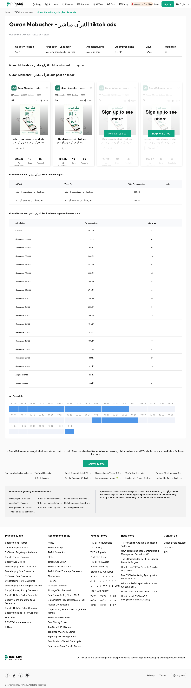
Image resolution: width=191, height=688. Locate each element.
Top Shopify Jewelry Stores (61, 631)
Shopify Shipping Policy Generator (22, 612)
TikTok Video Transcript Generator (65, 571)
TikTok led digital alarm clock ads (23, 511)
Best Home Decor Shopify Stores (64, 646)
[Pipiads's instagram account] (27, 675)
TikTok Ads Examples (101, 542)
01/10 (113, 600)
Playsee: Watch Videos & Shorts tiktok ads (110, 473)
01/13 (103, 600)
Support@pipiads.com (175, 542)
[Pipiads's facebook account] (7, 675)
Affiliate (8, 627)
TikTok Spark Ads (56, 552)
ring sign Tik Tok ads (18, 503)
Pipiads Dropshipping (58, 604)
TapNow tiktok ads (43, 473)
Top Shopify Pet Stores (59, 627)
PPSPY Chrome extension (18, 622)
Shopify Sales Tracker (16, 542)
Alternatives (54, 576)
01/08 (103, 604)
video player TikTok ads (19, 498)
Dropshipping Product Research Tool (66, 599)
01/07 (113, 604)
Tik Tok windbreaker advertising (50, 498)
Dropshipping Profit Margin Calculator (23, 585)
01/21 (93, 600)
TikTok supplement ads (74, 507)
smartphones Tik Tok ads (20, 507)
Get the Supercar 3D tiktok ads (78, 478)
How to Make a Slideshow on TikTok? (140, 591)
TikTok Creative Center (59, 566)
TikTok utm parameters (16, 547)
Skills (50, 557)
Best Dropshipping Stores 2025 (63, 595)
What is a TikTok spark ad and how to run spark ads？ (139, 585)
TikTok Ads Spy (55, 547)
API (166, 552)
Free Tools (10, 617)
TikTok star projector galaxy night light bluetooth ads (50, 507)
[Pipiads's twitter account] (14, 675)
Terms (162, 675)
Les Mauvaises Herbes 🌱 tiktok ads (110, 478)
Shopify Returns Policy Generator (21, 608)
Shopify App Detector (15, 561)
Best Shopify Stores (57, 622)
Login (156, 4)
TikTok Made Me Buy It (59, 617)
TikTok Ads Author (99, 561)
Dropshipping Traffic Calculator (20, 566)
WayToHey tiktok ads (134, 473)
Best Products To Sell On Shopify (64, 641)
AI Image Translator (57, 585)
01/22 (113, 595)
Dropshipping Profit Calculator (20, 580)
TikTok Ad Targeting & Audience (21, 552)
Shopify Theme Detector (17, 557)
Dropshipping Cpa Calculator (19, 571)
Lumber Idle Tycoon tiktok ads (138, 478)
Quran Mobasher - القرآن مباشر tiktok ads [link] (56, 12)
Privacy (151, 675)
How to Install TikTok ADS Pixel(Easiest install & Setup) (135, 598)
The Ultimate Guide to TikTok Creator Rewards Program (139, 560)
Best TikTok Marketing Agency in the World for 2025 (139, 577)
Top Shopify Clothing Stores (62, 636)
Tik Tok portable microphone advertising (77, 498)
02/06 (103, 595)
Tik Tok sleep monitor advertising (77, 503)
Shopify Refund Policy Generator (21, 595)
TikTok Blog (96, 547)
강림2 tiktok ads (42, 478)
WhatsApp (169, 547)
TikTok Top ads (98, 552)
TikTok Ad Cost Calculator (18, 576)
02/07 (93, 595)
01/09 (93, 604)
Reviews (52, 580)
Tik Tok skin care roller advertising (50, 503)
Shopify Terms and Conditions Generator (20, 601)
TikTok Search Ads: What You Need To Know (139, 544)
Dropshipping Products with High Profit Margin (67, 611)
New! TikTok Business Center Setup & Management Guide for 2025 (140, 552)
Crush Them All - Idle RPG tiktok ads (80, 473)
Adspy (51, 542)
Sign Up (167, 4)
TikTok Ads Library (57, 561)
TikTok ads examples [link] (24, 12)
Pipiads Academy (99, 566)
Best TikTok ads (98, 557)
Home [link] (8, 12)
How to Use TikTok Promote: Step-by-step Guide (139, 568)
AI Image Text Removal (59, 590)
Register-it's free (117, 133)
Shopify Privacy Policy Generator (21, 590)
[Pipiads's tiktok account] (20, 675)
